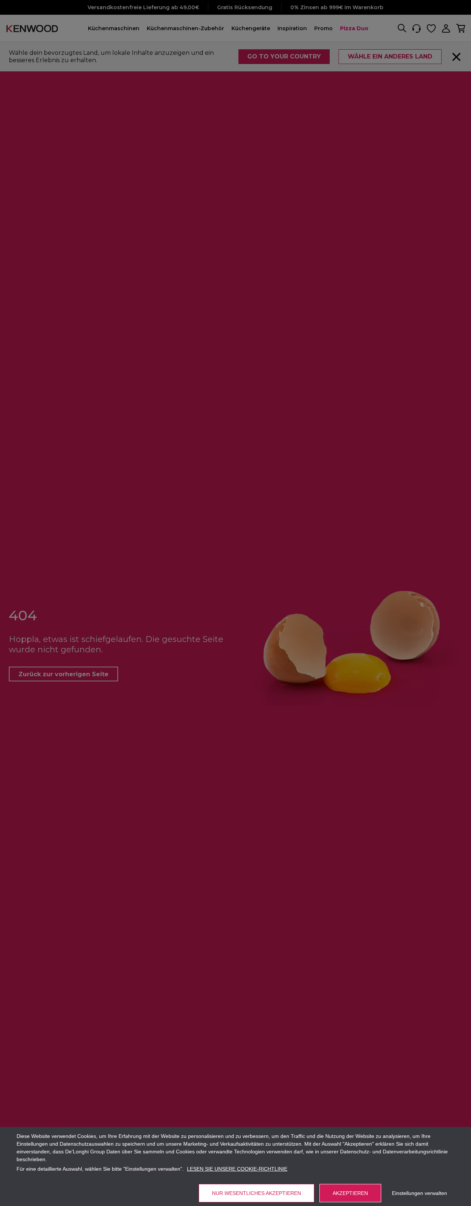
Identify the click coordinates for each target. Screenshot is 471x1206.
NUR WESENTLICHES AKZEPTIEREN (256, 1193)
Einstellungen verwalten (419, 1193)
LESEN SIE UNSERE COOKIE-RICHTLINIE (237, 1169)
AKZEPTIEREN (350, 1193)
